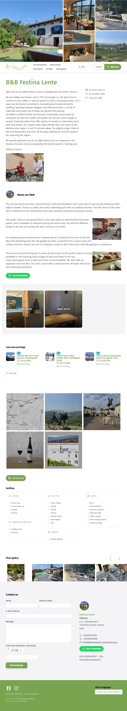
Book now (114, 67)
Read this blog (23, 364)
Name (8, 601)
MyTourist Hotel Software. (26, 699)
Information (38, 69)
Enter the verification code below (21, 646)
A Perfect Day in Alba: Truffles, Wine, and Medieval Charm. (68, 358)
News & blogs (55, 65)
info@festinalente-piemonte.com (100, 642)
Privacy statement (31, 694)
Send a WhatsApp (20, 275)
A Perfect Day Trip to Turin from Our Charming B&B (28, 357)
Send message (16, 665)
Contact (99, 67)
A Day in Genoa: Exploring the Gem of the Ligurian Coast (108, 357)
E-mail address (12, 611)
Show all (12, 373)
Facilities (49, 69)
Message (9, 621)
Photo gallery (61, 69)
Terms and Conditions (14, 694)
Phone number (45, 601)
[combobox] (108, 692)
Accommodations (40, 65)
